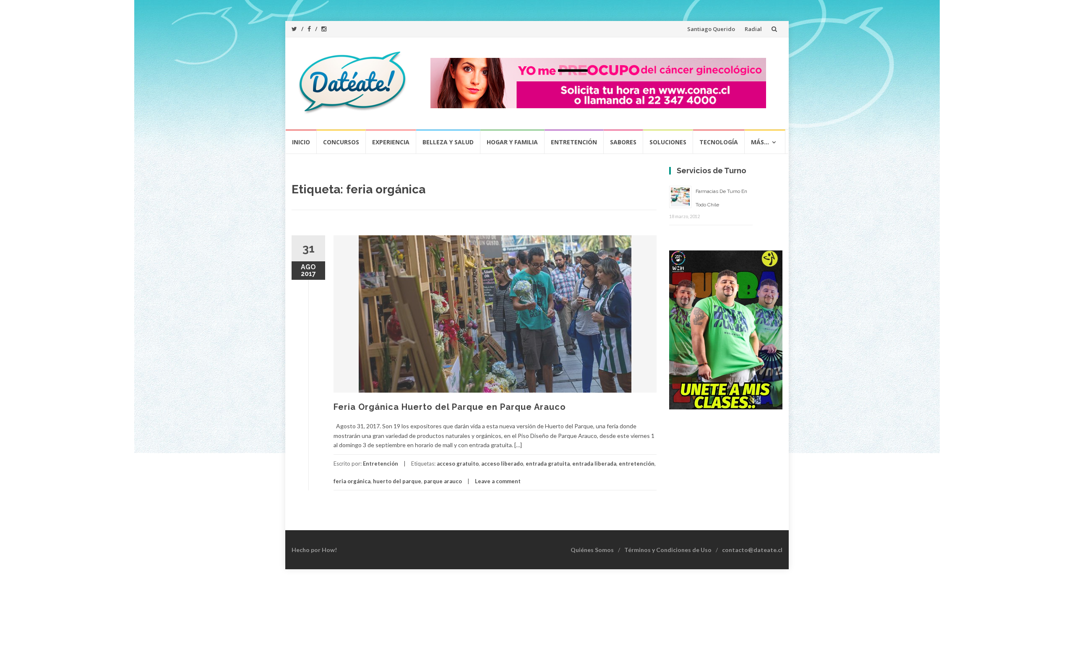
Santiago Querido (711, 29)
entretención (636, 463)
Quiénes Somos (592, 549)
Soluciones (667, 142)
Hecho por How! (314, 549)
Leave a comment (498, 481)
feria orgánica (352, 481)
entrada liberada (594, 463)
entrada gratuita (548, 463)
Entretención (574, 142)
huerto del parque (397, 481)
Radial (753, 29)
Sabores (623, 142)
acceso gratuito (458, 463)
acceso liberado (502, 463)
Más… (760, 142)
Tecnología (718, 142)
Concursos (341, 142)
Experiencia (390, 142)
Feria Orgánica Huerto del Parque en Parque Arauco (450, 407)
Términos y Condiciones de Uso (668, 549)
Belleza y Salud (448, 142)
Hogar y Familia (512, 142)
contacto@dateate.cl (752, 549)
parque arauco (443, 481)
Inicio (301, 142)
